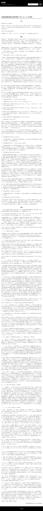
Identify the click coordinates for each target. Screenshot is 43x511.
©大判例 (21, 508)
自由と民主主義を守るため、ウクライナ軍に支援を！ (34, 503)
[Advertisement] (21, 9)
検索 (40, 4)
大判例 (3, 2)
